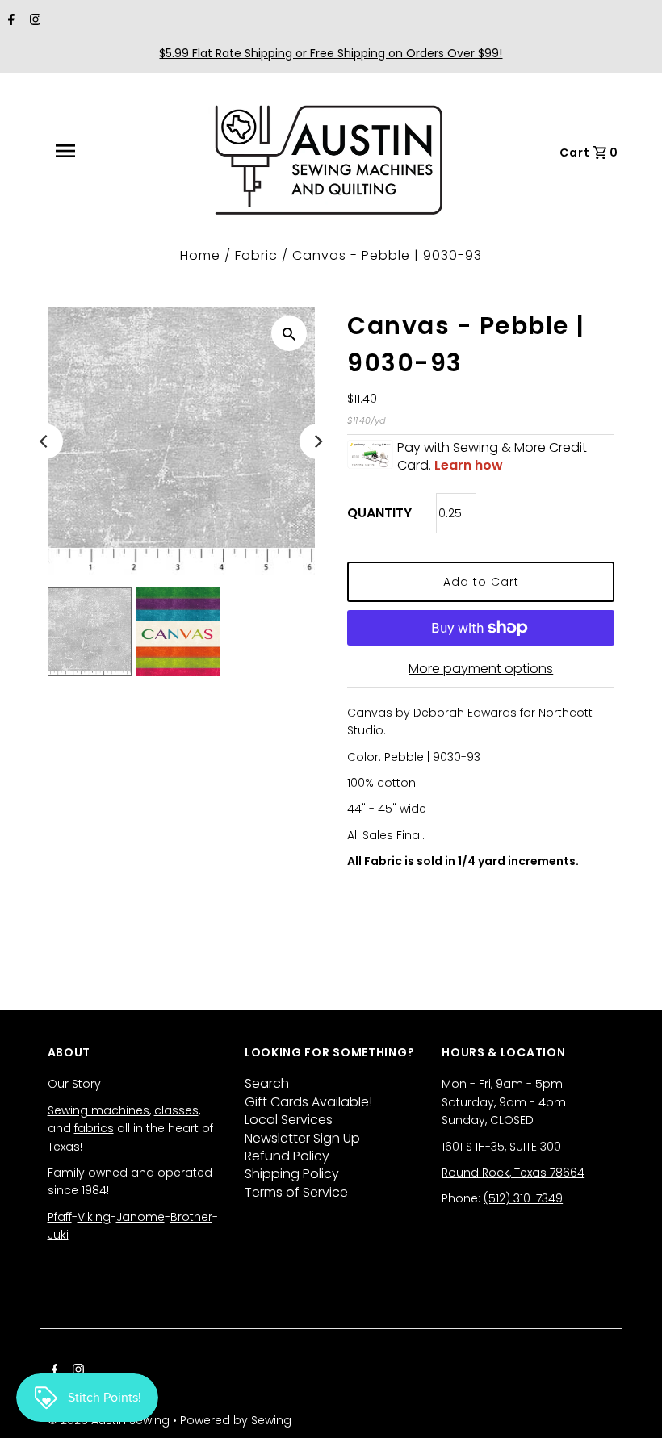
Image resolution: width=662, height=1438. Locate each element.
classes (176, 1110)
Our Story (74, 1084)
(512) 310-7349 (523, 1198)
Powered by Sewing (235, 1420)
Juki (58, 1235)
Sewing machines (98, 1110)
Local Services (289, 1119)
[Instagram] (33, 21)
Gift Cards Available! (308, 1102)
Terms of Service (296, 1192)
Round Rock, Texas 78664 (513, 1172)
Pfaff (60, 1217)
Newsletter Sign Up (302, 1138)
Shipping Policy (292, 1173)
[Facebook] (9, 21)
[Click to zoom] (289, 333)
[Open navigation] (101, 151)
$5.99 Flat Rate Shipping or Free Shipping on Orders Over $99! (330, 53)
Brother (191, 1217)
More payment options (481, 668)
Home (200, 255)
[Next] (317, 441)
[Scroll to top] (630, 1406)
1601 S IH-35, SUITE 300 (501, 1147)
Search (267, 1083)
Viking (94, 1217)
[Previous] (45, 441)
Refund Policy (287, 1156)
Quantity (379, 513)
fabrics (94, 1128)
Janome (140, 1217)
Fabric (256, 255)
